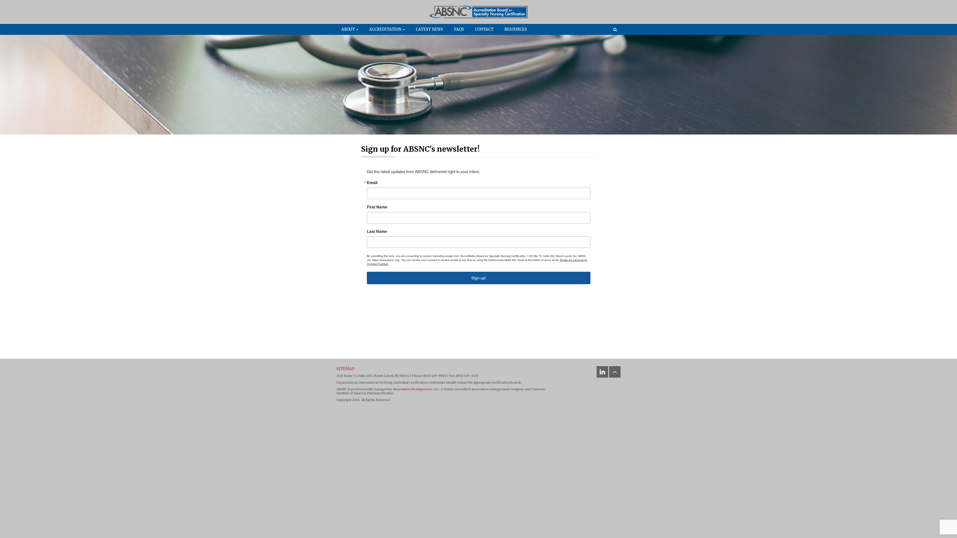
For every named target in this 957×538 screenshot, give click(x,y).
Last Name (377, 231)
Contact (484, 29)
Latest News (429, 29)
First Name (377, 207)
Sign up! (478, 278)
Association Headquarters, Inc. (416, 389)
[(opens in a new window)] (602, 372)
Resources (515, 29)
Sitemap (345, 368)
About (348, 29)
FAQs (459, 29)
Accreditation (385, 29)
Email (372, 183)
